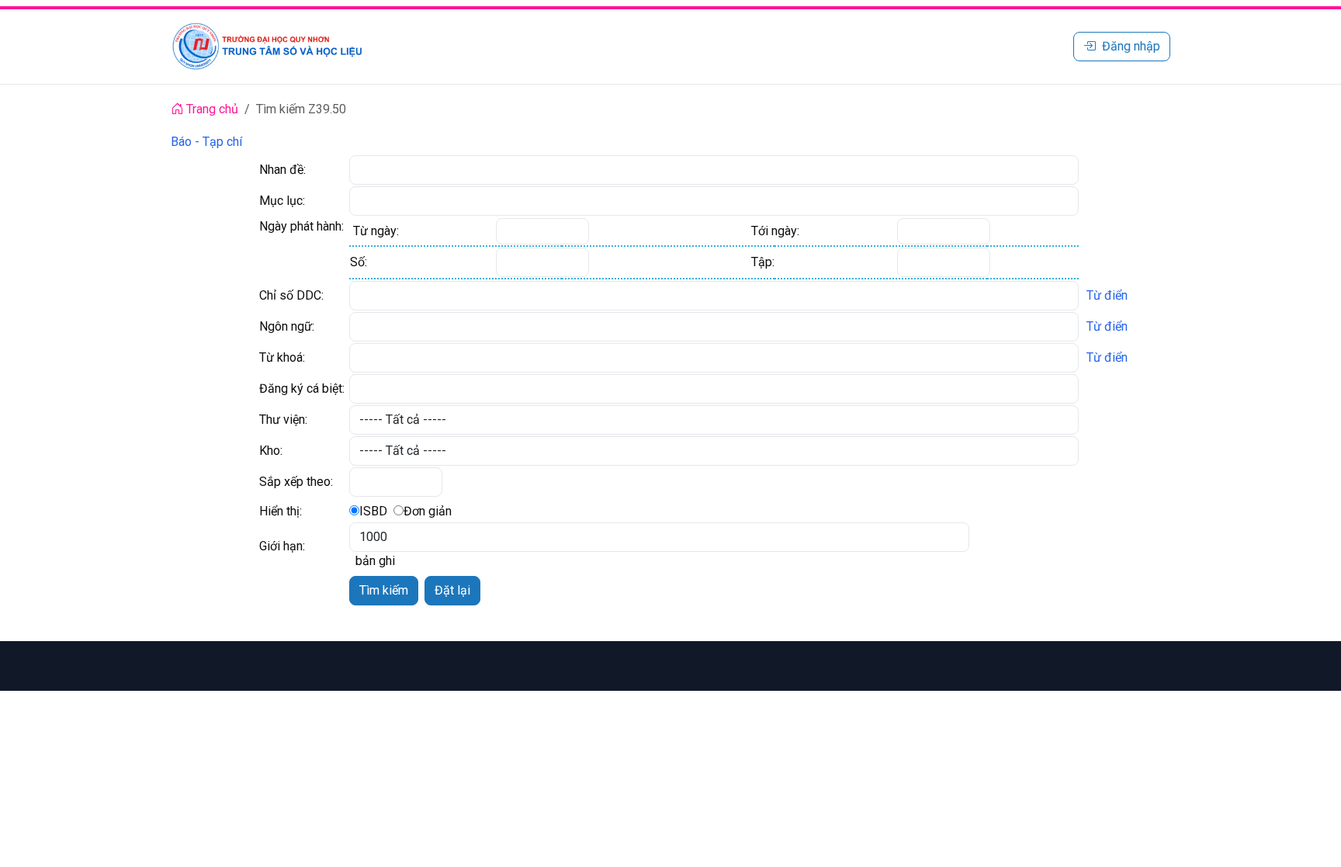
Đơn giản (428, 511)
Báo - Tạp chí (206, 141)
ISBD (373, 511)
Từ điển (1107, 295)
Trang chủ (210, 109)
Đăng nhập (1131, 46)
